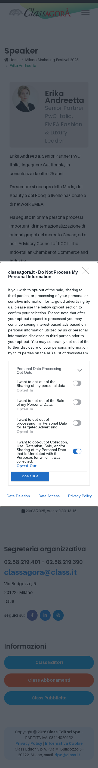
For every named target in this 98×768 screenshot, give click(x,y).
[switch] (77, 383)
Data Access (49, 496)
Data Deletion (18, 496)
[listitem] (49, 370)
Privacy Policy (80, 496)
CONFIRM (30, 476)
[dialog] (49, 384)
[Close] (87, 272)
